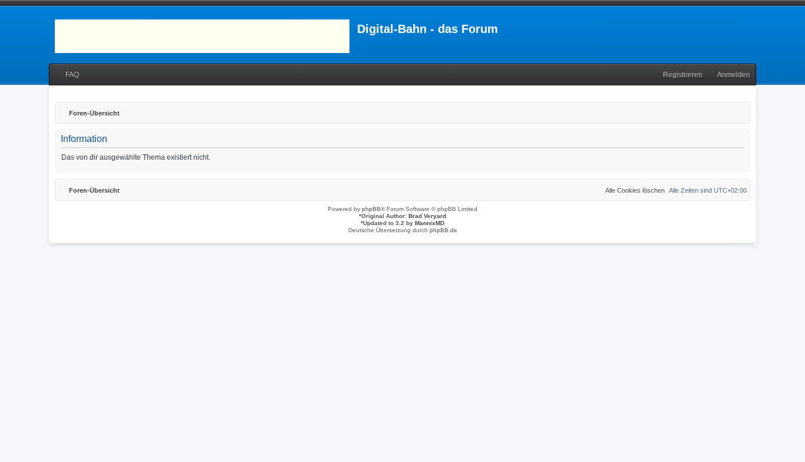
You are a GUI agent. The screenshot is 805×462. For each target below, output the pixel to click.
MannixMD (429, 223)
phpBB (371, 209)
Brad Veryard (427, 216)
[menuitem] (67, 75)
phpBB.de (443, 230)
